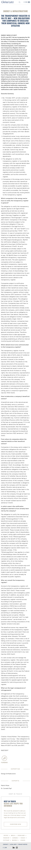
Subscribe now (15, 824)
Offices (6, 835)
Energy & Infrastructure (8, 773)
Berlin (13, 835)
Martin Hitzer (5, 785)
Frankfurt (6, 838)
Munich (23, 838)
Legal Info (13, 844)
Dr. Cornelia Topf (6, 788)
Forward (4, 762)
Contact (5, 844)
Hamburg (15, 838)
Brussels (15, 840)
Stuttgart (6, 840)
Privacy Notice (22, 844)
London (22, 840)
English (26, 2)
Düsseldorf (21, 835)
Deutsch (24, 2)
